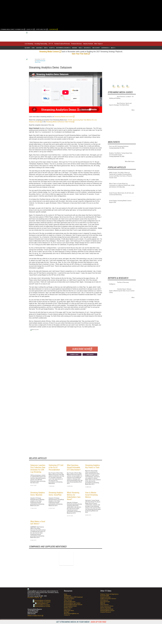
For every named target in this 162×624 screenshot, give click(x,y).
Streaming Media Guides (70, 606)
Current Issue (74, 354)
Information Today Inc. (34, 597)
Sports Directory (41, 29)
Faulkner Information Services (108, 598)
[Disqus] (65, 384)
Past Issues (90, 354)
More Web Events (129, 161)
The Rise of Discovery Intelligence (119, 283)
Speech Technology (105, 607)
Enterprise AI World (105, 597)
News (45, 47)
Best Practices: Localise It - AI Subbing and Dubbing (121, 97)
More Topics (97, 44)
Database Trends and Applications (109, 594)
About (112, 47)
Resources (87, 47)
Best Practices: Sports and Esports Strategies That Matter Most (120, 104)
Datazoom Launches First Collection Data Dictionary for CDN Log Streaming (37, 468)
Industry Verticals (88, 44)
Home (33, 47)
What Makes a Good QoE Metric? (37, 522)
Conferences (104, 47)
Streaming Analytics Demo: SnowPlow (56, 493)
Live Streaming (29, 44)
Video (80, 47)
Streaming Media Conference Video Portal (59, 122)
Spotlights (66, 612)
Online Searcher (104, 604)
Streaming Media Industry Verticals (73, 604)
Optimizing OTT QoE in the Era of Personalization (56, 467)
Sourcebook (52, 29)
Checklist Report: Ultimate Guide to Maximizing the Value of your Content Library (121, 290)
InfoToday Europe (105, 601)
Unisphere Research (105, 612)
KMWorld (102, 603)
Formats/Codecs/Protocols (62, 44)
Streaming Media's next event (63, 116)
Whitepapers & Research (63, 47)
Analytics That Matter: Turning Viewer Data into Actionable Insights (120, 154)
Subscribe (39, 47)
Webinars (74, 47)
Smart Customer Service (106, 606)
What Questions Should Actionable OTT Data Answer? (74, 467)
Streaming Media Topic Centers (72, 603)
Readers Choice (68, 607)
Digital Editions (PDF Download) (73, 597)
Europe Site (30, 29)
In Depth (51, 47)
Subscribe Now (80, 349)
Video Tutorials (68, 600)
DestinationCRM (104, 595)
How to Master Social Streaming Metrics (91, 494)
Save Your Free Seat (79, 54)
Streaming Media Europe (106, 609)
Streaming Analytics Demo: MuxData (37, 493)
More (133, 110)
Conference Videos (69, 598)
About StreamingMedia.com (71, 613)
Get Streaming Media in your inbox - (81, 622)
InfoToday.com (104, 600)
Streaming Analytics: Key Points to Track (92, 466)
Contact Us (67, 615)
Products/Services (76, 44)
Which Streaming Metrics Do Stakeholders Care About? (73, 495)
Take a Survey (96, 47)
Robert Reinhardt (40, 60)
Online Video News (69, 610)
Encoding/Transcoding (41, 44)
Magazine (67, 595)
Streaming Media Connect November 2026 (11, 29)
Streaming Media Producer (107, 610)
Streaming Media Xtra (69, 601)
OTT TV (51, 44)
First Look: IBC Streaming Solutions (118, 146)
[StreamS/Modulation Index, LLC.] (66, 558)
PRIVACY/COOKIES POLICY (34, 615)
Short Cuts (37, 62)
